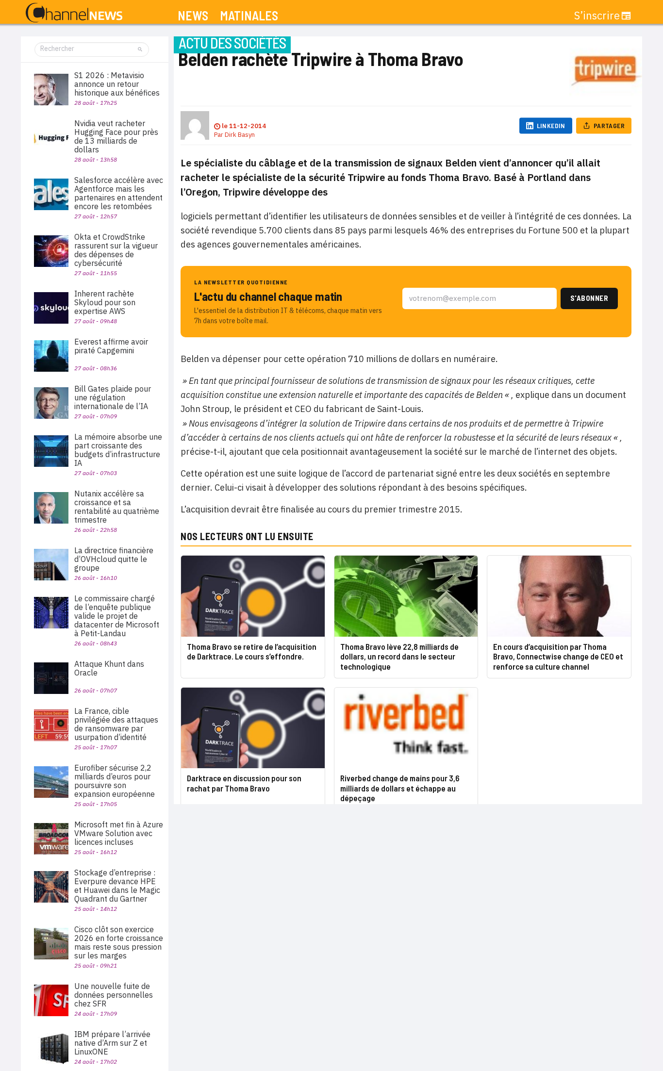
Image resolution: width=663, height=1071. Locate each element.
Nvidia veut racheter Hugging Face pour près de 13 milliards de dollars (116, 136)
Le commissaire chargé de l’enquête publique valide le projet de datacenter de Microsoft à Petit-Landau (116, 615)
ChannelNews (74, 13)
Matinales (249, 16)
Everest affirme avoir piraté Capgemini (111, 346)
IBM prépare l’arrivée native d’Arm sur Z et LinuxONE (112, 1042)
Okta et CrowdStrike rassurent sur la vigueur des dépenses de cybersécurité (116, 250)
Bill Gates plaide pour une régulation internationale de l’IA (112, 397)
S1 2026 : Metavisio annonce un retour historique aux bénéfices (117, 84)
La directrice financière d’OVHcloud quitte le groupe (113, 559)
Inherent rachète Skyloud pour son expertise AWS (104, 302)
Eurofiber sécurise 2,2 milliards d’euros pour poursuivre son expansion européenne (114, 781)
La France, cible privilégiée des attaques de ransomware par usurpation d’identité (116, 724)
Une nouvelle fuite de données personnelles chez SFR (113, 994)
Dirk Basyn (240, 135)
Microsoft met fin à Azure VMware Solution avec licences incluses (118, 833)
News (193, 16)
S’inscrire (597, 15)
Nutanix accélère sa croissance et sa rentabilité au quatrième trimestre (116, 507)
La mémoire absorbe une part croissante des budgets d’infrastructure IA (118, 450)
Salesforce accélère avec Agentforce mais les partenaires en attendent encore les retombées (118, 193)
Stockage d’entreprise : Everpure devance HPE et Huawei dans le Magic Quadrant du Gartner (117, 886)
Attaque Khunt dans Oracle (109, 668)
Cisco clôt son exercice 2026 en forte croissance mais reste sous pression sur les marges (118, 942)
